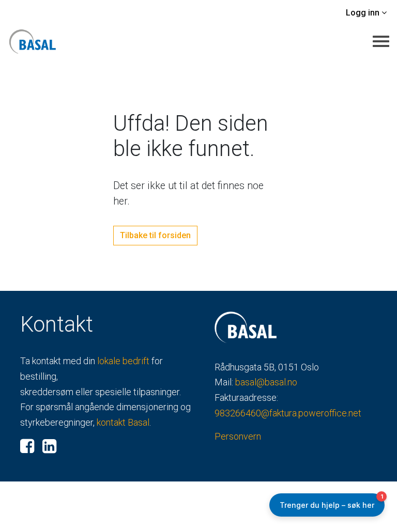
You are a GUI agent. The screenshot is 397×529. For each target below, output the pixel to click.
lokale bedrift (123, 360)
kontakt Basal (123, 422)
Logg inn (363, 13)
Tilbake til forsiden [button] (155, 235)
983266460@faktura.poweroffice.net (288, 413)
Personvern (238, 436)
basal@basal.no (266, 382)
